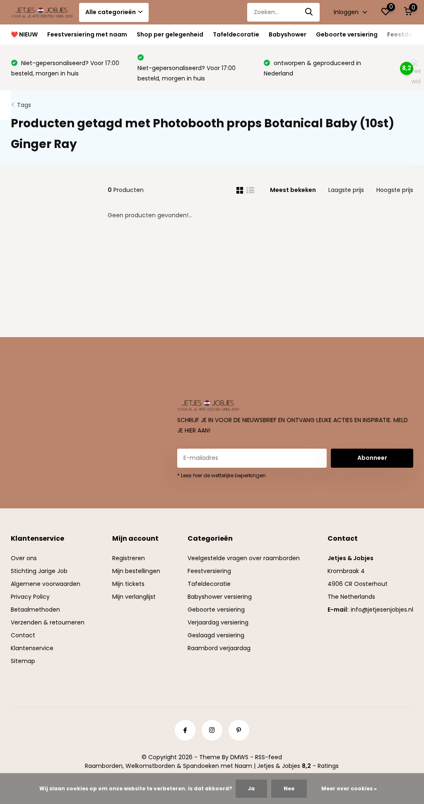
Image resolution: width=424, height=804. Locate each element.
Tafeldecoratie (236, 34)
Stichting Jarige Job (39, 571)
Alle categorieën (110, 12)
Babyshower (287, 34)
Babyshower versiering (220, 597)
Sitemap (23, 661)
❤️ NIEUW (24, 34)
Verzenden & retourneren (47, 622)
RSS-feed (268, 757)
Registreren (128, 558)
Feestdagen (405, 34)
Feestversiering (209, 571)
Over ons (24, 558)
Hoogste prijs (394, 190)
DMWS (239, 757)
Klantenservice (32, 648)
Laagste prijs (346, 190)
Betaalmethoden (35, 609)
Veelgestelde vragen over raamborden (244, 558)
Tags (24, 105)
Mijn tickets (128, 584)
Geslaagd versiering (216, 635)
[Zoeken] (309, 12)
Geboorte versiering (347, 34)
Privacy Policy (30, 597)
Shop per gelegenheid (170, 34)
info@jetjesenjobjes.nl (382, 609)
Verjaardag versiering (218, 622)
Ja (251, 788)
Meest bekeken (293, 190)
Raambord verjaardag (219, 648)
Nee (289, 788)
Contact (23, 635)
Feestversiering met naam (87, 34)
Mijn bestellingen (136, 571)
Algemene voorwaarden (45, 584)
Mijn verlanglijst (134, 597)
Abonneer (372, 458)
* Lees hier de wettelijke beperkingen (221, 475)
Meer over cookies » (349, 788)
